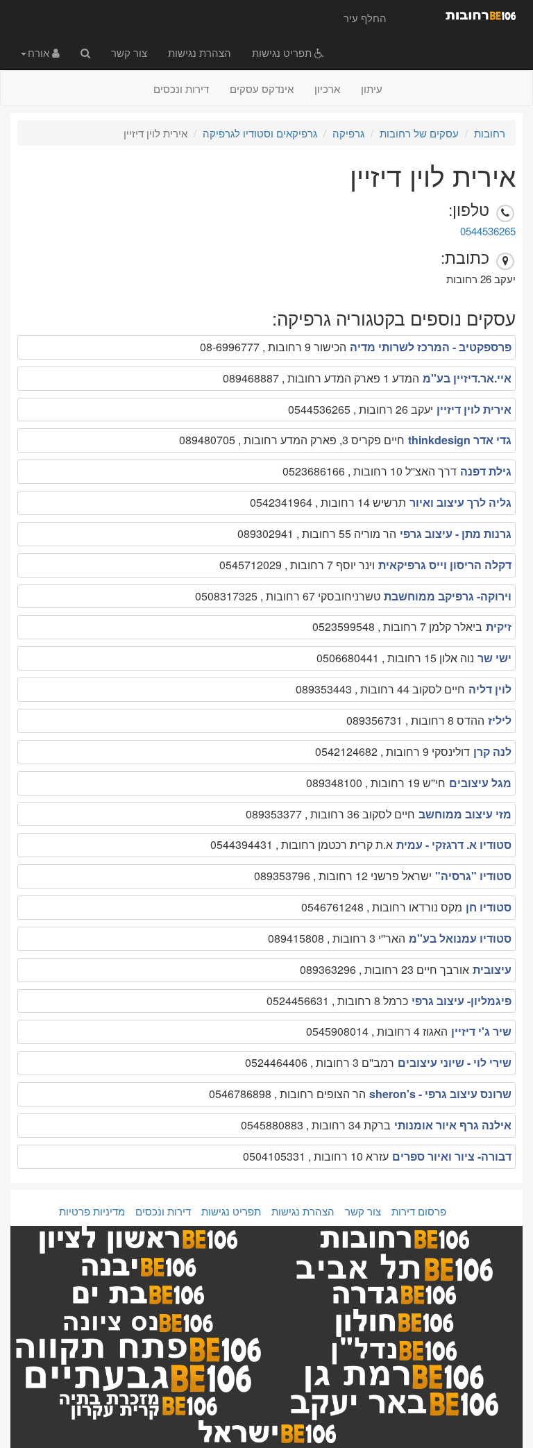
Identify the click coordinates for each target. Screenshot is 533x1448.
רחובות (489, 133)
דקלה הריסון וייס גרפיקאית (444, 565)
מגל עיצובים (480, 783)
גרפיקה (348, 133)
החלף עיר (365, 17)
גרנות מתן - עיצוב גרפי (455, 533)
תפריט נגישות (283, 52)
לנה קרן (492, 751)
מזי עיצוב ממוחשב (464, 814)
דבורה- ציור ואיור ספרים (451, 1156)
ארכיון (327, 88)
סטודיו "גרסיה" (473, 876)
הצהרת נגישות (199, 52)
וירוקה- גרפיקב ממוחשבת (447, 596)
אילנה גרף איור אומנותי (452, 1125)
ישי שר (494, 658)
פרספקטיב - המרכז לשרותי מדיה (430, 347)
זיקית (498, 626)
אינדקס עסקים (262, 88)
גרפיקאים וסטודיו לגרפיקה (260, 133)
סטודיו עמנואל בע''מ (460, 938)
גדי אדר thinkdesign (459, 440)
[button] (40, 52)
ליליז (499, 720)
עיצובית (492, 969)
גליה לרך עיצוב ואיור (460, 502)
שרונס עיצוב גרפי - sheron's (440, 1094)
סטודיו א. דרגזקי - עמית (453, 844)
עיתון (371, 88)
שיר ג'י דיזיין (481, 1031)
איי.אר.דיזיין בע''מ (467, 378)
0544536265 (488, 231)
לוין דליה (489, 689)
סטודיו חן (488, 907)
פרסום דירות (418, 1211)
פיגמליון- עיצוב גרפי (461, 1001)
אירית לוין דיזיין (474, 409)
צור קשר (129, 52)
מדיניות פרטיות (92, 1211)
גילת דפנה (485, 471)
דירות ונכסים (181, 88)
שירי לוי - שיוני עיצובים (454, 1062)
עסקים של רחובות (419, 133)
